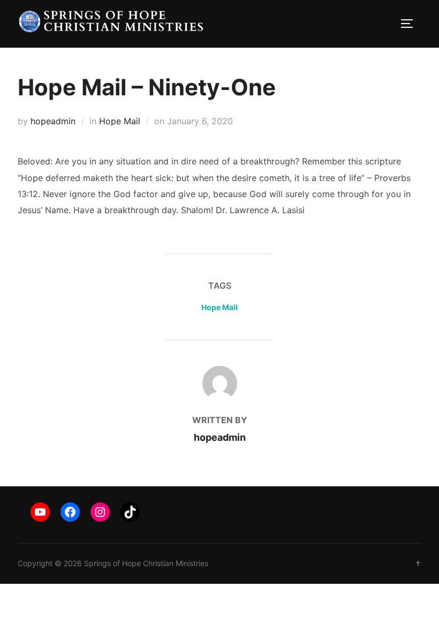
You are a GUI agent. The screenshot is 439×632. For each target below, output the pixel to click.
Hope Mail (119, 121)
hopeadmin (53, 121)
